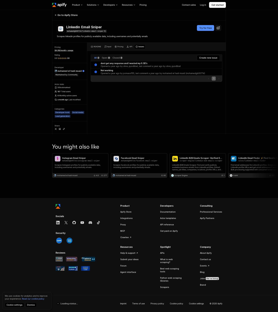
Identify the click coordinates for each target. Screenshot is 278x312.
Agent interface (128, 272)
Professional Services (211, 212)
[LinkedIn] (58, 222)
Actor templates (168, 218)
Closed (117, 58)
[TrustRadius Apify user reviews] (73, 268)
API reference (167, 224)
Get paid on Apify (169, 231)
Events (203, 265)
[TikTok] (98, 222)
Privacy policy (157, 303)
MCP (122, 231)
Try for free (205, 28)
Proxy (123, 224)
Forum (123, 265)
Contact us (205, 259)
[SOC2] (69, 240)
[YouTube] (82, 222)
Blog (202, 272)
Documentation (168, 212)
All (96, 58)
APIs (162, 253)
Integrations (126, 218)
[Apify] (59, 5)
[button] (131, 206)
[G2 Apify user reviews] (60, 268)
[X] (66, 222)
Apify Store (125, 212)
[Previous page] (208, 79)
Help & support (127, 253)
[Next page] (219, 79)
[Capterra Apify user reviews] (88, 259)
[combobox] (218, 28)
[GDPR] (59, 240)
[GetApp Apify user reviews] (59, 259)
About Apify (206, 253)
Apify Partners (207, 218)
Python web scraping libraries (171, 279)
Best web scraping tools (169, 270)
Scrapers (164, 287)
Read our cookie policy (33, 299)
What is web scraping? (166, 260)
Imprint (123, 303)
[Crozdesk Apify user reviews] (85, 268)
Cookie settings (196, 303)
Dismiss (31, 305)
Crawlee (124, 237)
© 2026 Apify (216, 303)
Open (106, 58)
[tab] (95, 46)
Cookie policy (176, 303)
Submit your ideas (129, 259)
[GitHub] (74, 222)
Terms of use (138, 303)
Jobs (209, 278)
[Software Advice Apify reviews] (71, 259)
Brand (203, 285)
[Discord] (90, 222)
